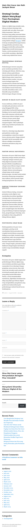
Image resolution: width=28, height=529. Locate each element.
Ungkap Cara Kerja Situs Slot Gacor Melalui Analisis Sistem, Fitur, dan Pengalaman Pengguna (14, 431)
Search (4, 402)
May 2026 (7, 477)
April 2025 (7, 504)
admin (6, 292)
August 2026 (7, 471)
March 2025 (7, 507)
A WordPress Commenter (9, 457)
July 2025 (6, 498)
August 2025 (7, 496)
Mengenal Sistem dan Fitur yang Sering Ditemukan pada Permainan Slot (14, 443)
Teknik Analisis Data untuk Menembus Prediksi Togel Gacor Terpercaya (13, 437)
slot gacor (18, 40)
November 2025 (8, 490)
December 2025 (8, 488)
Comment (5, 310)
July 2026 (6, 473)
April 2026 (7, 479)
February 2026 (8, 484)
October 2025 (8, 492)
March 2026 (7, 481)
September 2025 (8, 494)
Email (4, 340)
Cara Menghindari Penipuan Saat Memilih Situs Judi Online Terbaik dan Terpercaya (14, 420)
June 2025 (7, 500)
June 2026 (7, 475)
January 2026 (8, 486)
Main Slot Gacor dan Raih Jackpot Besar (13, 6)
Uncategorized (8, 518)
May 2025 (6, 502)
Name (4, 333)
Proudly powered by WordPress (9, 526)
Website (4, 347)
